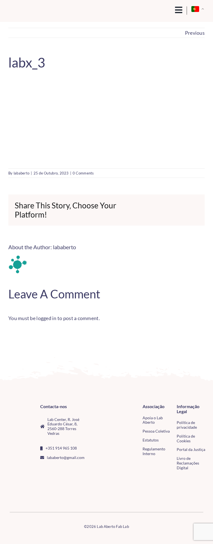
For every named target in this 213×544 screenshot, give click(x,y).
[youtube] (60, 470)
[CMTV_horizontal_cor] (16, 481)
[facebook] (42, 470)
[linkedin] (68, 470)
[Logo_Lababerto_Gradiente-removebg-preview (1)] (29, 11)
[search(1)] (167, 9)
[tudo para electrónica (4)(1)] (16, 492)
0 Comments (83, 173)
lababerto (21, 173)
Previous (195, 33)
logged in (46, 318)
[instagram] (50, 470)
